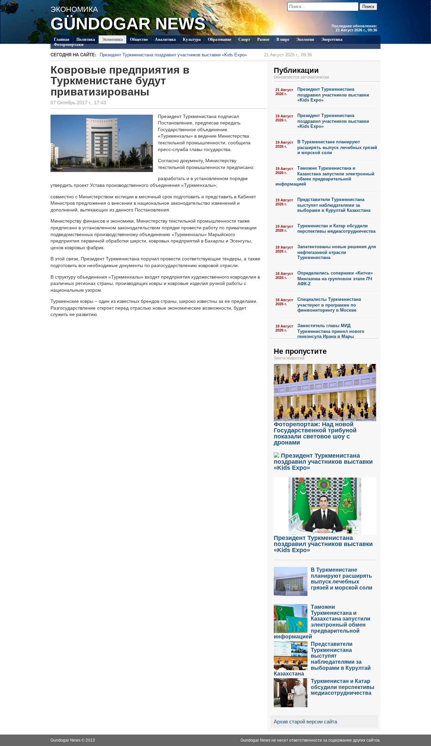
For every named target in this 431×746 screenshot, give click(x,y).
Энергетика (331, 39)
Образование (219, 39)
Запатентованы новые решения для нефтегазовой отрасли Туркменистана (336, 252)
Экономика (112, 39)
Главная (61, 39)
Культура (192, 39)
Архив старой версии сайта (305, 721)
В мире (282, 39)
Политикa (85, 39)
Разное (263, 39)
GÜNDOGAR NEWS (128, 23)
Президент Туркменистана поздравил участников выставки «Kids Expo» (206, 54)
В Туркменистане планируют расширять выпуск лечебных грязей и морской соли (337, 147)
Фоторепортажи (69, 44)
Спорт (244, 39)
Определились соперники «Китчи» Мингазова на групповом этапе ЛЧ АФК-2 (335, 278)
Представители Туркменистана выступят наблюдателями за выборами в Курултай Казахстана (333, 205)
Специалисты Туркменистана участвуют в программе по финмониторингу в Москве (329, 305)
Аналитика (165, 39)
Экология (305, 39)
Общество (139, 39)
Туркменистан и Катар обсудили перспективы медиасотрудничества (336, 228)
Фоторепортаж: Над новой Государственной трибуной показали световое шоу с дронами (315, 433)
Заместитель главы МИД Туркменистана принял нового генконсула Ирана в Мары (330, 331)
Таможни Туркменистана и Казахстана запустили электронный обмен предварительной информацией (324, 176)
